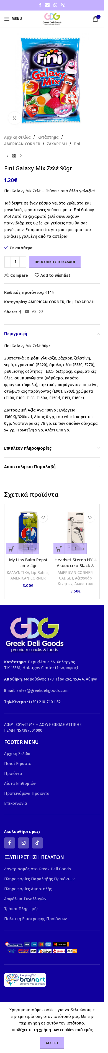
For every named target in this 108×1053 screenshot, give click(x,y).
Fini (77, 143)
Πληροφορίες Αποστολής (28, 888)
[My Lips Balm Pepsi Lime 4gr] (28, 532)
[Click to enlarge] (14, 118)
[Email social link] (47, 5)
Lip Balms (39, 572)
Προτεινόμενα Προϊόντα (27, 793)
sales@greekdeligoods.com (43, 690)
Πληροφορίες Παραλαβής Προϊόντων (39, 878)
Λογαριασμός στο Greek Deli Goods (37, 868)
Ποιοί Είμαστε (17, 763)
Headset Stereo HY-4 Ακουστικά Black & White (76, 565)
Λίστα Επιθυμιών (20, 783)
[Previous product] (7, 156)
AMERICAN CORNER (22, 143)
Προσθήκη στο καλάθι (55, 262)
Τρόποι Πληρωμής (21, 908)
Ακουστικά (83, 583)
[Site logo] (52, 18)
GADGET (66, 578)
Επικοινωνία (15, 803)
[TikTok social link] (37, 842)
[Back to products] (14, 156)
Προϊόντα (13, 773)
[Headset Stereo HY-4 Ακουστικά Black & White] (75, 532)
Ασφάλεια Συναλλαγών (25, 898)
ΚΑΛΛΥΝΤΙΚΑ (18, 572)
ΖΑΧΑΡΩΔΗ (57, 143)
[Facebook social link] (40, 5)
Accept (52, 1043)
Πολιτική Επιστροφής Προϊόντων (35, 918)
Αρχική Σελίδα (17, 753)
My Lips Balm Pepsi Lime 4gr (28, 562)
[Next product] (20, 156)
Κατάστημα (48, 137)
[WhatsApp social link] (55, 5)
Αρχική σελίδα (17, 137)
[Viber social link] (63, 5)
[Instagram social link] (23, 842)
